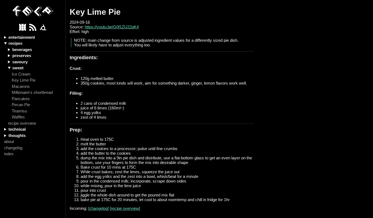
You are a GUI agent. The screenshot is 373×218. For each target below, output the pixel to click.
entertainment (21, 37)
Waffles (18, 117)
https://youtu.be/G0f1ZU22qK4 (112, 27)
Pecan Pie (21, 104)
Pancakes (21, 98)
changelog (13, 147)
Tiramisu (19, 111)
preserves (21, 55)
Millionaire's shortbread (32, 92)
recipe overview (22, 123)
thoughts (17, 135)
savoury (20, 61)
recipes (15, 43)
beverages (22, 49)
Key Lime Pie (23, 80)
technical (17, 129)
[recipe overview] (125, 208)
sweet (17, 67)
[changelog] (98, 208)
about (9, 141)
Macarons (21, 86)
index (9, 153)
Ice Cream (21, 74)
